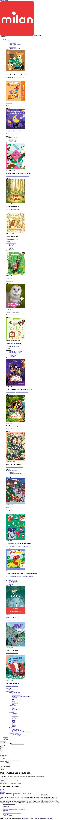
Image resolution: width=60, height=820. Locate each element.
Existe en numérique (6, 759)
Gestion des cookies (7, 815)
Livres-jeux (11, 472)
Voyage (13, 710)
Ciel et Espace (15, 716)
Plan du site (49, 818)
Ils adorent (11, 712)
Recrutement (6, 814)
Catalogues (5, 738)
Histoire (13, 708)
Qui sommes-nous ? (7, 811)
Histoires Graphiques (14, 583)
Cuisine (13, 717)
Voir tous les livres (16, 783)
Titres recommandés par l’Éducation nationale (22, 731)
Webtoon (11, 584)
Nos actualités (6, 806)
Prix (1, 751)
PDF (3, 757)
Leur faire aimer (12, 705)
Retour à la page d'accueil (6, 783)
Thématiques (3, 766)
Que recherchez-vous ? (5, 743)
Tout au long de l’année (14, 692)
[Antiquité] (16, 766)
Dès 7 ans (11, 248)
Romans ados (12, 356)
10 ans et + (11, 244)
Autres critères (3, 755)
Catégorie (2, 761)
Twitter (1, 790)
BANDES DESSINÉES (11, 580)
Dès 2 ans (11, 245)
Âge (1, 746)
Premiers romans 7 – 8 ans (15, 352)
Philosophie (14, 709)
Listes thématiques (10, 691)
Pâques (13, 701)
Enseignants (5, 739)
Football (14, 721)
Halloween (14, 697)
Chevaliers (14, 713)
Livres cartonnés (12, 47)
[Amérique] (16, 763)
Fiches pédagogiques (16, 730)
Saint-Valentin (15, 703)
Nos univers (5, 810)
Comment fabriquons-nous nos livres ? (12, 813)
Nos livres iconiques (16, 734)
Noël (13, 700)
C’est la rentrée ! (15, 729)
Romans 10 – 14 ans (13, 355)
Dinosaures (14, 718)
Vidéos (3, 758)
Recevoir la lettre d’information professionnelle (14, 809)
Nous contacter (6, 807)
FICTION (8, 350)
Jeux (10, 476)
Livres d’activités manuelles (15, 473)
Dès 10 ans (11, 249)
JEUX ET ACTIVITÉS (11, 470)
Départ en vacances (16, 693)
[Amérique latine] (16, 765)
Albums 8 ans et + (13, 141)
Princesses (14, 726)
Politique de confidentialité (9, 804)
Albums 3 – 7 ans (13, 138)
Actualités (5, 737)
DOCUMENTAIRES (11, 243)
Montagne (14, 725)
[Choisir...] (16, 762)
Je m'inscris (44, 794)
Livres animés (12, 45)
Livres (4, 39)
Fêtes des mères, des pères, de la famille (21, 696)
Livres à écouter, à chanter (15, 44)
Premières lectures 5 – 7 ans (15, 351)
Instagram (2, 792)
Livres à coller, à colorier (14, 474)
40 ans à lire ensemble (14, 733)
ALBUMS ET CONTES (12, 137)
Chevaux (14, 714)
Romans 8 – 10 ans (13, 354)
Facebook (2, 789)
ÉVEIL (7, 40)
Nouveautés (8, 688)
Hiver (13, 699)
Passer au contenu (4, 0)
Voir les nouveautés (13, 689)
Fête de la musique (16, 695)
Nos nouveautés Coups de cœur (19, 735)
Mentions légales (25, 818)
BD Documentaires (13, 581)
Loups (13, 722)
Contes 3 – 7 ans (12, 140)
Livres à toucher (12, 41)
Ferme (13, 720)
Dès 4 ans (11, 246)
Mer (13, 724)
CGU (31, 818)
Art (12, 706)
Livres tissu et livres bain (14, 48)
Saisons (13, 704)
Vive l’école (11, 727)
